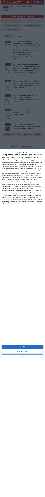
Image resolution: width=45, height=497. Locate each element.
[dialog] (22, 323)
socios (18, 157)
